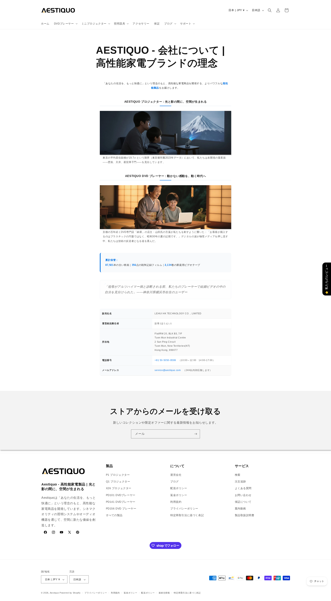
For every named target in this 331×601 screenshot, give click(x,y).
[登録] (195, 433)
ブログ (174, 481)
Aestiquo (54, 593)
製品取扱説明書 (244, 515)
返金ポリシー (178, 495)
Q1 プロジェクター (118, 481)
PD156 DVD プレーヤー (121, 508)
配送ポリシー (178, 488)
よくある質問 (243, 488)
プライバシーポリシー (184, 508)
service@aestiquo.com (168, 370)
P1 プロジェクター (118, 474)
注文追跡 (240, 481)
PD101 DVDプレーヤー (120, 495)
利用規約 (175, 501)
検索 (237, 474)
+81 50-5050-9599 (165, 360)
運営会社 (175, 474)
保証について (243, 501)
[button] (65, 24)
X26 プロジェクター (119, 488)
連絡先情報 (164, 593)
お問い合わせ (243, 495)
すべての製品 (114, 515)
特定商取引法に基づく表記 (187, 515)
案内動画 (240, 508)
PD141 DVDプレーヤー (120, 501)
